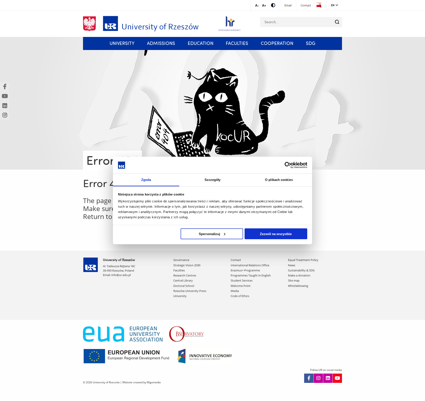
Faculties (179, 270)
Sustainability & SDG (301, 270)
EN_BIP (318, 5)
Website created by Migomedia (141, 382)
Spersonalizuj (209, 234)
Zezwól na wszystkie (276, 234)
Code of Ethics (240, 296)
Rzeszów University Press (189, 291)
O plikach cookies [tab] (279, 180)
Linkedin (327, 378)
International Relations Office (250, 265)
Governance (181, 260)
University (180, 296)
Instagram (318, 378)
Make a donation (299, 275)
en (332, 5)
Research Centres (184, 275)
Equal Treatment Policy (303, 260)
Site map (293, 280)
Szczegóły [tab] (213, 180)
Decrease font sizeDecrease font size (264, 5)
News (291, 265)
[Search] (337, 22)
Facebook (308, 378)
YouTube (337, 378)
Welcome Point (241, 286)
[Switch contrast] (273, 5)
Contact (306, 5)
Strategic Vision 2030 (186, 265)
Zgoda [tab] (146, 180)
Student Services (242, 280)
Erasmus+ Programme (245, 270)
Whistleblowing (298, 286)
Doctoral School (183, 286)
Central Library (183, 280)
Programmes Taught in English (251, 275)
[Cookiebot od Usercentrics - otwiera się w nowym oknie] (288, 165)
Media (235, 291)
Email (288, 5)
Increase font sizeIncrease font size (257, 5)
